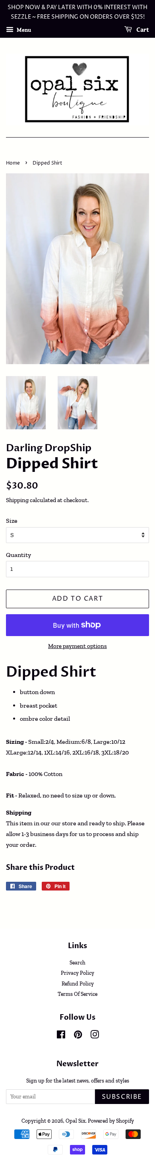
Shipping (17, 500)
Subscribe (122, 1096)
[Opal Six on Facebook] (61, 1036)
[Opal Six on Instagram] (94, 1036)
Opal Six (75, 1121)
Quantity (18, 555)
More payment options (77, 646)
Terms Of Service (77, 994)
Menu (23, 29)
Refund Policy (78, 983)
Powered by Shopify (111, 1121)
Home (13, 163)
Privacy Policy (77, 973)
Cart (142, 30)
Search (77, 962)
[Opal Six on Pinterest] (78, 1036)
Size (11, 520)
